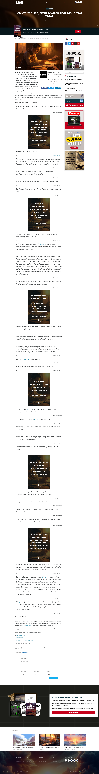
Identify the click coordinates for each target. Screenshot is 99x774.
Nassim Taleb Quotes (21, 635)
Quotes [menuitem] (47, 2)
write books (40, 244)
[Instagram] (76, 2)
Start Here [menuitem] (36, 2)
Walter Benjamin (57, 155)
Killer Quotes (49, 8)
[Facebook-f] (66, 760)
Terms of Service (45, 674)
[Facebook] (66, 43)
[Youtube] (81, 2)
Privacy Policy (39, 674)
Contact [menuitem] (59, 2)
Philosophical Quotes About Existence (25, 640)
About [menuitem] (42, 2)
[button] (71, 2)
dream (29, 409)
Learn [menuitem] (53, 2)
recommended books (27, 625)
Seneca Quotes (19, 637)
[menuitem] (65, 2)
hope (36, 419)
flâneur (44, 577)
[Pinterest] (72, 43)
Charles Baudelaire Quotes (22, 639)
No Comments (32, 41)
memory (27, 359)
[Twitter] (78, 2)
